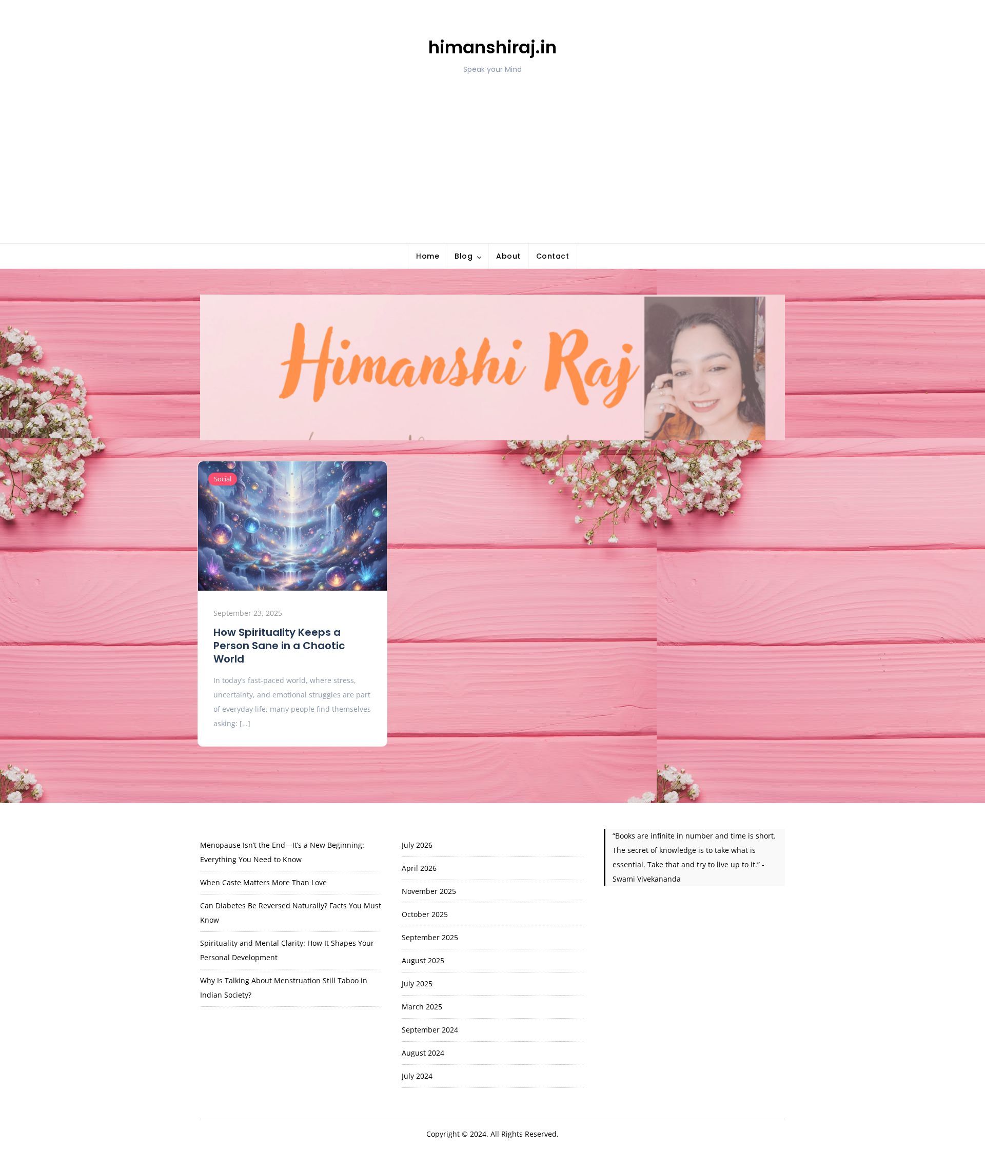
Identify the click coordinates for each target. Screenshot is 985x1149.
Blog (463, 256)
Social (222, 478)
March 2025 (422, 1006)
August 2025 (423, 960)
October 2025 (425, 914)
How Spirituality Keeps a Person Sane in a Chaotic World (279, 645)
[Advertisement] (492, 151)
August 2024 (423, 1053)
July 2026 (417, 845)
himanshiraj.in (492, 47)
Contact (552, 256)
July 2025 (417, 983)
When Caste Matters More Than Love (263, 882)
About (508, 256)
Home (427, 256)
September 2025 (430, 937)
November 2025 (429, 891)
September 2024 (430, 1030)
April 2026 (419, 868)
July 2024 (417, 1076)
